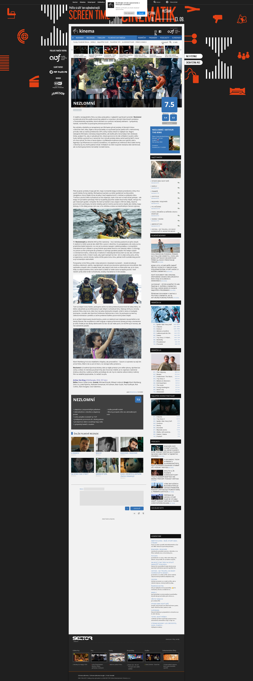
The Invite (160, 385)
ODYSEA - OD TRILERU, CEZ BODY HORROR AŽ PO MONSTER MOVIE (163, 230)
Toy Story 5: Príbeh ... (164, 337)
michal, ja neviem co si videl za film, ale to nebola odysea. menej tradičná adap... (163, 582)
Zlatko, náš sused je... (164, 432)
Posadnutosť (161, 342)
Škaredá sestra (162, 430)
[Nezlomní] (107, 238)
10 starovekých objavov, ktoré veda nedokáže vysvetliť (170, 666)
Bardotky (160, 340)
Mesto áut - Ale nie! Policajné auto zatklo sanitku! (134, 667)
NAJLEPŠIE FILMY (103, 42)
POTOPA (154, 556)
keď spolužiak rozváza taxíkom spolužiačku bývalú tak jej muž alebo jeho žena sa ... (164, 595)
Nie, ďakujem (129, 13)
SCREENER (176, 37)
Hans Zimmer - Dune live (152, 664)
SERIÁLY (93, 42)
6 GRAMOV (75, 453)
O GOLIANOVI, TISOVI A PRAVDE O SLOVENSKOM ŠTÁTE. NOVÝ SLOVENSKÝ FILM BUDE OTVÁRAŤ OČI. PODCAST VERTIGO (165, 463)
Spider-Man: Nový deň (164, 324)
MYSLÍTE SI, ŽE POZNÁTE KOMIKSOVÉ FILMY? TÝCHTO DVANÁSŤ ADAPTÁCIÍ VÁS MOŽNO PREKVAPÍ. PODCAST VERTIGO (165, 475)
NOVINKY (80, 37)
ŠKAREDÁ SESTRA (157, 586)
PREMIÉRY (153, 37)
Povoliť (141, 13)
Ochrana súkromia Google (97, 675)
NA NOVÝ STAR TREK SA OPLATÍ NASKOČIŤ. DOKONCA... (162, 563)
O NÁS (175, 42)
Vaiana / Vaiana (162, 434)
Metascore (165, 113)
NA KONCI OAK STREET (80, 474)
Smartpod (91, 2)
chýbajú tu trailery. (156, 627)
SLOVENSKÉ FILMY (128, 42)
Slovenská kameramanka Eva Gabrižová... (156, 56)
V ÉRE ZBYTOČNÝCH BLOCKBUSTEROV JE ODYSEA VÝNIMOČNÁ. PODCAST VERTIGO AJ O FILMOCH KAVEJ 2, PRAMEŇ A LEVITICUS (165, 488)
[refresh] (139, 513)
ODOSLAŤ (137, 508)
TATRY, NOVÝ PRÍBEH (159, 617)
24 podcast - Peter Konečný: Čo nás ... (110, 56)
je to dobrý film (155, 601)
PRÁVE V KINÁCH (140, 42)
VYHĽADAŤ (164, 42)
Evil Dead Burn (162, 383)
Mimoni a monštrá (163, 331)
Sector (75, 2)
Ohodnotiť (169, 123)
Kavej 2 (159, 329)
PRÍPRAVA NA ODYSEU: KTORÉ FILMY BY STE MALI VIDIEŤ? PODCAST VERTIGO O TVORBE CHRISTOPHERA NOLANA (165, 499)
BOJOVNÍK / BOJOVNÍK (128, 453)
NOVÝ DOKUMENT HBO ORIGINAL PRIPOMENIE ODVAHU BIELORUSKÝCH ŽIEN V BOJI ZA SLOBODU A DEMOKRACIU (165, 278)
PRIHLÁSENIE (173, 2)
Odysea (159, 327)
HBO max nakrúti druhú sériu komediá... (172, 56)
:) (127, 508)
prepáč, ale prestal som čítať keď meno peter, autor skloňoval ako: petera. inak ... (164, 606)
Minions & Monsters (163, 381)
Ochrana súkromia (83, 675)
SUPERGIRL (155, 610)
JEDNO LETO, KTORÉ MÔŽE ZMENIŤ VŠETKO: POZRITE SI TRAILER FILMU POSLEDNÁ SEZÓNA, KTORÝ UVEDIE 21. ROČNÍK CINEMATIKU (165, 268)
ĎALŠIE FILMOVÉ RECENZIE (86, 433)
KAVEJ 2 (154, 186)
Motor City (160, 389)
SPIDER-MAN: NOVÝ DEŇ (160, 181)
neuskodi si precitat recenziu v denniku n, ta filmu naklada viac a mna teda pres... (164, 552)
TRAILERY (101, 37)
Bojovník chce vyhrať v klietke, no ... (95, 56)
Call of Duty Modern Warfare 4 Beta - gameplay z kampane (98, 666)
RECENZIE (90, 37)
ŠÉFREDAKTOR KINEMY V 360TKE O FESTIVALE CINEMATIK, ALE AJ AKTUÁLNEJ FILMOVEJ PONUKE (164, 296)
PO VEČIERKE (156, 207)
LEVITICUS (155, 196)
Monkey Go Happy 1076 (80, 664)
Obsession (160, 392)
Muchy (159, 425)
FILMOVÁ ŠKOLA (83, 42)
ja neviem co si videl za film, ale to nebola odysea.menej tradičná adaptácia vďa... (163, 575)
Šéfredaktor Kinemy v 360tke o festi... (126, 56)
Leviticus (160, 423)
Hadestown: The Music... (165, 376)
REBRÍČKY (142, 37)
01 (134, 513)
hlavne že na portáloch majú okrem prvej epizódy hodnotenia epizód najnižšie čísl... (163, 567)
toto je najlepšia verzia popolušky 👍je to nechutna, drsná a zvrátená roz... (163, 588)
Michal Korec (133, 392)
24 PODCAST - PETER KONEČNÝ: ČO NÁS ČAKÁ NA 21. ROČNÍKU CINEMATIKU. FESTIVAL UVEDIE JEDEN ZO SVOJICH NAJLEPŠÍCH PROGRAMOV (165, 287)
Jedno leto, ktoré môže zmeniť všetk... (141, 56)
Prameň (159, 436)
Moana (159, 374)
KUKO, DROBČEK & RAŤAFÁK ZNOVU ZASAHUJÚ (130, 475)
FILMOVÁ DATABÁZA (116, 37)
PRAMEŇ (155, 191)
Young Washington (163, 387)
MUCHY (99, 453)
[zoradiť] (143, 513)
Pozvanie (160, 344)
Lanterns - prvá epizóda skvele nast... (80, 56)
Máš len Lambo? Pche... (116, 664)
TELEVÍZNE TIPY (115, 42)
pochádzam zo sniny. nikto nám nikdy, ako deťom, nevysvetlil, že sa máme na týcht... (164, 558)
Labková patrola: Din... (164, 333)
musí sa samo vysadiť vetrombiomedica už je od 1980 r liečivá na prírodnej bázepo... (164, 545)
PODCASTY (164, 37)
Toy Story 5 (161, 379)
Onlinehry (101, 2)
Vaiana (159, 335)
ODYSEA (154, 579)
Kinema (82, 2)
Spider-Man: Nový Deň (164, 421)
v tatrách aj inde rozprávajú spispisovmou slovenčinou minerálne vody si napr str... (163, 619)
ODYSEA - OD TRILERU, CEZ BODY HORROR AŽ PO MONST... (163, 572)
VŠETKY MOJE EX (157, 599)
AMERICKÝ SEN (101, 474)
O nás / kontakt (110, 675)
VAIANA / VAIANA (157, 219)
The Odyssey (161, 372)
